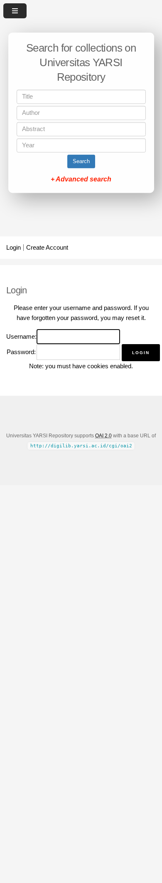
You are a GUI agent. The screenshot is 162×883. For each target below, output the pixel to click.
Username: (21, 336)
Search (81, 162)
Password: (21, 352)
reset (133, 318)
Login (13, 247)
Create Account (47, 247)
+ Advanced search (81, 179)
